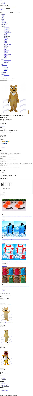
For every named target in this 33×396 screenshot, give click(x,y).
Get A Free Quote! (8, 8)
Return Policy (3, 383)
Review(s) (1, 368)
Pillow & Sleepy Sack (5, 73)
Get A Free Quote (4, 76)
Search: (1, 12)
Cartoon (3, 15)
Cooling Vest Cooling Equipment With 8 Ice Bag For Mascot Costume (16, 261)
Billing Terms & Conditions (5, 386)
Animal (3, 14)
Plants (2, 20)
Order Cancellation (4, 385)
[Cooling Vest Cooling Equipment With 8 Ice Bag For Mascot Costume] (14, 259)
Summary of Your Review (6, 188)
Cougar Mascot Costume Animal (4, 344)
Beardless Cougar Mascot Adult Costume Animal (6, 322)
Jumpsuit (3, 16)
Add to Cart (3, 220)
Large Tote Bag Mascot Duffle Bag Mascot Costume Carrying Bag (15, 286)
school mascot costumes (5, 390)
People (3, 71)
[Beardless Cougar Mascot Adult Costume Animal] (6, 321)
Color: (1, 127)
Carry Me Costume (4, 65)
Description (3, 147)
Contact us (3, 377)
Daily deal (3, 2)
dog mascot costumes (4, 389)
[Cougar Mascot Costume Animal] (6, 343)
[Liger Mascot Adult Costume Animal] (6, 365)
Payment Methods (4, 384)
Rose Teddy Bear (4, 22)
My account (3, 378)
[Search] (19, 12)
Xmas (2, 17)
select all (10, 304)
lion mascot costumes (4, 391)
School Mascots (4, 21)
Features (3, 23)
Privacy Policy (4, 382)
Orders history (4, 379)
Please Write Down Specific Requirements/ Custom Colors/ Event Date (9, 130)
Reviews (3, 148)
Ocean (3, 19)
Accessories (3, 18)
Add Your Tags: (2, 172)
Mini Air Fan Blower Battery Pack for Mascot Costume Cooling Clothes (17, 216)
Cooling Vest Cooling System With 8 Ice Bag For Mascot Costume (15, 239)
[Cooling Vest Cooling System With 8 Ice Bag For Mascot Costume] (14, 236)
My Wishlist (3, 3)
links (1, 0)
